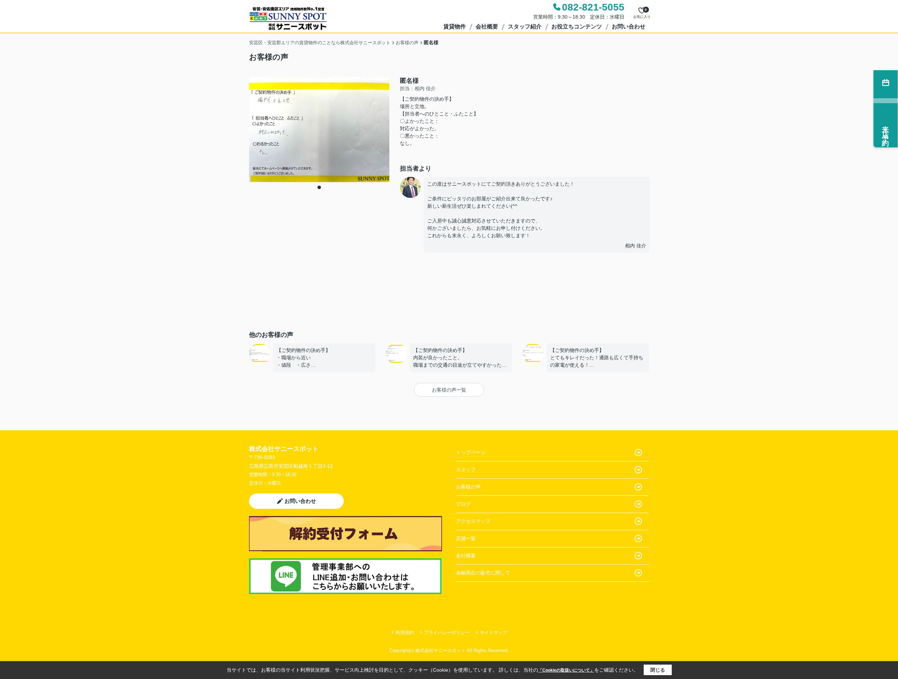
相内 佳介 (635, 245)
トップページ (470, 452)
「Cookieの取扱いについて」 (566, 670)
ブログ (463, 504)
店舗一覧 (466, 538)
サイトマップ (493, 632)
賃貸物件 (454, 26)
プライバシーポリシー (447, 632)
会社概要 (487, 26)
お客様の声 (468, 487)
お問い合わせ (628, 26)
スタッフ (466, 469)
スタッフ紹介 (525, 26)
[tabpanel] (319, 129)
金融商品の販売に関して (483, 572)
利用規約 (405, 632)
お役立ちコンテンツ (576, 26)
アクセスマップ (473, 521)
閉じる (657, 670)
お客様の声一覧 (449, 390)
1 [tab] (319, 187)
